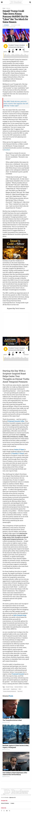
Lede (25, 686)
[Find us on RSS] (9, 811)
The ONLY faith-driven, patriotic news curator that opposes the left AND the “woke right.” (15, 103)
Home (4, 8)
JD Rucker (6, 25)
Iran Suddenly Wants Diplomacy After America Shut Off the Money (15, 773)
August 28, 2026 (6, 776)
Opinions (8, 8)
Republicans (14, 689)
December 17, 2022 (15, 25)
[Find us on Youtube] (7, 811)
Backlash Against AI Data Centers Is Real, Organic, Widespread (16, 746)
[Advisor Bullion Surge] (15, 249)
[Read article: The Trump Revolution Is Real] (16, 709)
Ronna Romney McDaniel (9, 691)
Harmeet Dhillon (19, 686)
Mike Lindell (6, 689)
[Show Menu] (2, 2)
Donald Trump (9, 686)
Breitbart (7, 150)
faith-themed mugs (19, 615)
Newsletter (7, 717)
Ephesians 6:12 (12, 797)
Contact (12, 803)
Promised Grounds (18, 674)
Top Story (20, 691)
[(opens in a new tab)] (16, 734)
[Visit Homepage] (16, 2)
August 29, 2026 (6, 722)
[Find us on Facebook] (1, 811)
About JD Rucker (5, 803)
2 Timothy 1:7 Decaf (17, 453)
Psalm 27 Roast (19, 449)
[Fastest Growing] (16, 341)
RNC (20, 689)
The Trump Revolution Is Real (12, 720)
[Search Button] (30, 2)
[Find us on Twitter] (4, 811)
